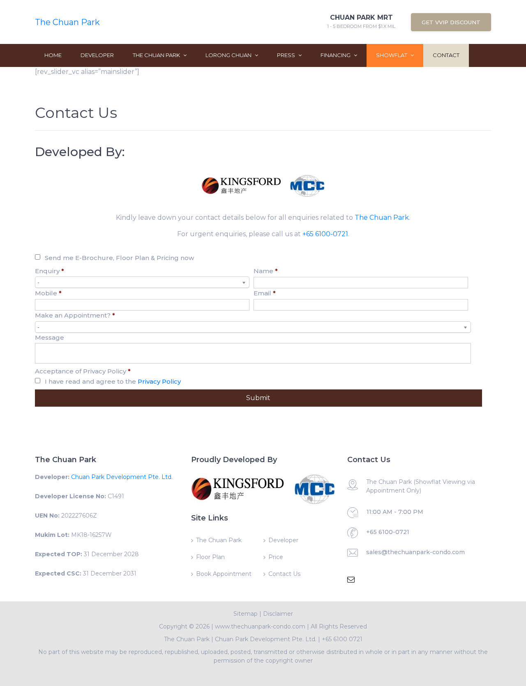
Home (53, 55)
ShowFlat (392, 55)
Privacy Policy (159, 381)
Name (266, 271)
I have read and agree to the (113, 381)
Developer (97, 55)
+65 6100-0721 (325, 234)
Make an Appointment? (75, 315)
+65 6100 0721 (342, 639)
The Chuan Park (67, 22)
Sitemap (245, 613)
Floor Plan (210, 557)
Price (275, 557)
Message (49, 337)
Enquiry (49, 271)
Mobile (48, 293)
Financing (336, 55)
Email (265, 293)
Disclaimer (278, 613)
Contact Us (284, 574)
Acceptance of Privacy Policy (83, 371)
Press (286, 55)
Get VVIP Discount (451, 22)
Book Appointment (223, 574)
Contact (446, 55)
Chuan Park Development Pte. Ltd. (122, 477)
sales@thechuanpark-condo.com (415, 552)
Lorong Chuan (229, 55)
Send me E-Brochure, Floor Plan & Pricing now (119, 258)
